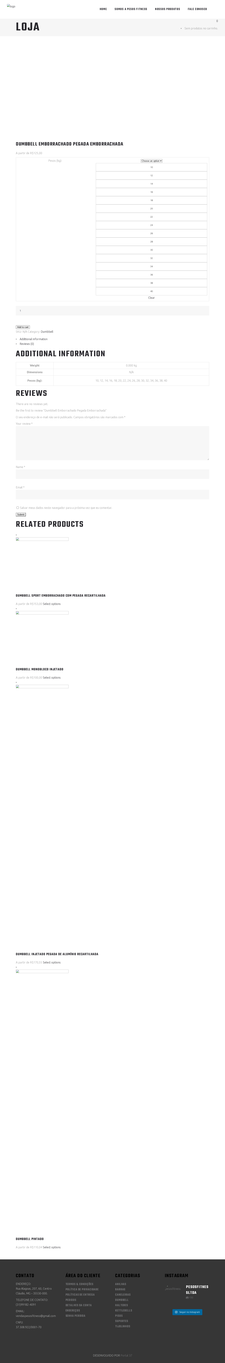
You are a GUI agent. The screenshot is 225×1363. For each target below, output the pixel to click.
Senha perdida (76, 1316)
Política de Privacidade (82, 1289)
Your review (24, 423)
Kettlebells (123, 1310)
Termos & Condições (79, 1284)
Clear (151, 297)
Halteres (121, 1305)
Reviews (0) (27, 343)
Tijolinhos (122, 1326)
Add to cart (22, 327)
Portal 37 (126, 1355)
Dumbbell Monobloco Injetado (39, 669)
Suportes (121, 1321)
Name (20, 467)
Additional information (33, 339)
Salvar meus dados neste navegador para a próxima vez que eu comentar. (66, 507)
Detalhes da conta (79, 1305)
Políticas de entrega (80, 1295)
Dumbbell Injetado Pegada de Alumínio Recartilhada (57, 954)
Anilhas (120, 1284)
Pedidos (71, 1300)
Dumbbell (47, 331)
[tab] (112, 339)
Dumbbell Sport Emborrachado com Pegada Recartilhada (61, 595)
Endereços (73, 1310)
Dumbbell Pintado (30, 1239)
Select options (52, 603)
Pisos (119, 1316)
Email (20, 487)
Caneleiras (123, 1295)
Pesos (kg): (55, 160)
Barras (120, 1289)
